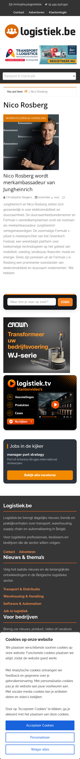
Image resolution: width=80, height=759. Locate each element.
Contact (18, 12)
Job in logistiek (15, 611)
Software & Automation (22, 604)
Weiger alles (40, 749)
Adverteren (36, 12)
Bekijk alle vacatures (40, 475)
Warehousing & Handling (26, 118)
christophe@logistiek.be (27, 4)
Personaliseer (40, 737)
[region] (40, 695)
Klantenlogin (58, 12)
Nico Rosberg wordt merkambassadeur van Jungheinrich (29, 182)
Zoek (65, 302)
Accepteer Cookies (40, 725)
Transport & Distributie (21, 589)
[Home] (26, 91)
